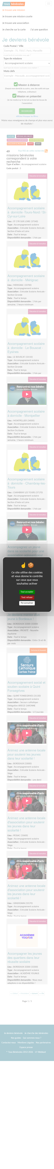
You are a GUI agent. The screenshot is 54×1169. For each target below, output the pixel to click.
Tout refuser (27, 597)
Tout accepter (27, 592)
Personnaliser (27, 603)
